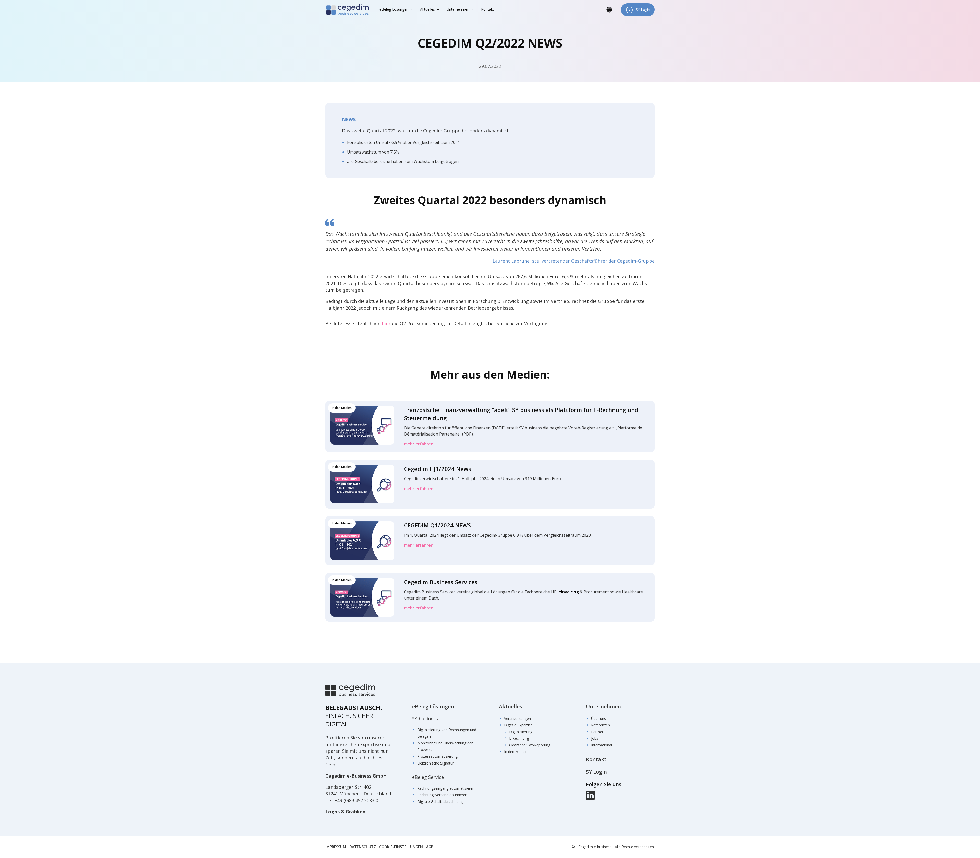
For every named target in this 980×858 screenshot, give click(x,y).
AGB (429, 846)
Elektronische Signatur (435, 763)
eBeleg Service (428, 777)
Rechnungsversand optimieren (442, 794)
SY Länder (611, 13)
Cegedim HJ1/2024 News (437, 469)
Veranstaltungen (517, 718)
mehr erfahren (418, 444)
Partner (597, 731)
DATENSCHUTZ (362, 846)
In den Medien (516, 751)
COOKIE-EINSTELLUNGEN (401, 846)
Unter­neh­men (458, 10)
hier (386, 323)
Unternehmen (603, 706)
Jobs (594, 738)
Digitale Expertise (518, 725)
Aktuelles (510, 706)
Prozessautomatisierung (437, 756)
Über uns (598, 718)
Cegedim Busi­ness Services (440, 582)
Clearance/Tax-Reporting (529, 745)
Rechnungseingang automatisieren (445, 788)
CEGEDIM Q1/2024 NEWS (437, 525)
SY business (425, 718)
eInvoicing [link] (569, 592)
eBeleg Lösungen (433, 706)
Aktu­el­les (427, 10)
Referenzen (600, 725)
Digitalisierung (520, 731)
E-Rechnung (519, 738)
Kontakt (487, 10)
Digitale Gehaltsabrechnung (440, 801)
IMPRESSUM (335, 846)
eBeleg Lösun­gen (393, 10)
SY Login (643, 9)
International (601, 745)
